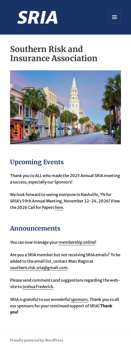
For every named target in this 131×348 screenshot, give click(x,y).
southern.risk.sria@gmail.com (39, 267)
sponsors (79, 299)
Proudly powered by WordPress (36, 340)
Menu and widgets (114, 23)
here (59, 207)
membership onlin (75, 242)
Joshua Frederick (38, 286)
